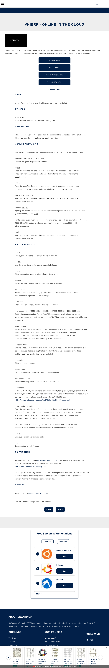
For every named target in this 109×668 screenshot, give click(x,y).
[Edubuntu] (47, 568)
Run (64, 556)
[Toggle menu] (2, 3)
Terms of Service (51, 645)
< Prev (48, 509)
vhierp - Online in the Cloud (54, 24)
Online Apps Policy (52, 638)
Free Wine (63, 542)
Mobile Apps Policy (52, 642)
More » (39, 594)
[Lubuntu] (47, 583)
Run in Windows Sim (54, 75)
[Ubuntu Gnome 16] (47, 554)
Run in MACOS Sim (54, 82)
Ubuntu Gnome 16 (64, 550)
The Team (12, 638)
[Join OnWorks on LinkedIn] (87, 640)
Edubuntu (60, 565)
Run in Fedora (54, 67)
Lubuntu (59, 580)
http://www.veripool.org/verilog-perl (31, 467)
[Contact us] (91, 640)
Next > (60, 509)
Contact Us (13, 645)
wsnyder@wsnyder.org (37, 493)
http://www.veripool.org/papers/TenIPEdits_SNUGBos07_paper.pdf (43, 400)
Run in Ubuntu (54, 60)
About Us (12, 642)
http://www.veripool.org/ (47, 460)
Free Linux (47, 542)
